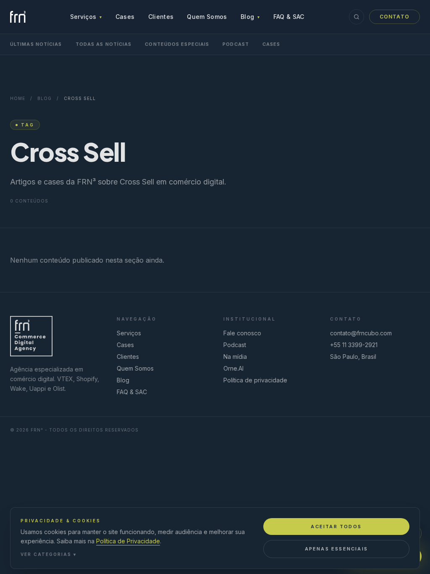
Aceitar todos (336, 526)
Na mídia (235, 356)
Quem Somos (207, 16)
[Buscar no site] (356, 16)
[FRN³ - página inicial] (18, 17)
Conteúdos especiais (177, 44)
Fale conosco (242, 333)
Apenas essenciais (336, 549)
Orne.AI (233, 368)
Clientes (161, 16)
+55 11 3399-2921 (354, 344)
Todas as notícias (104, 44)
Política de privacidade (255, 380)
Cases (125, 16)
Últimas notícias (36, 44)
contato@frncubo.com (361, 333)
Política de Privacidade (128, 541)
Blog (250, 16)
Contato (394, 16)
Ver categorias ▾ (48, 554)
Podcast (236, 44)
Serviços (86, 16)
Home (17, 98)
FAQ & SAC (288, 16)
